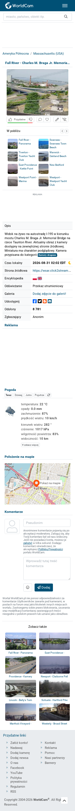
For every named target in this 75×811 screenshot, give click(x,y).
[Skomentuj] (40, 119)
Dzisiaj (18, 395)
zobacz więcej (31, 445)
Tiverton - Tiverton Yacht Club (27, 156)
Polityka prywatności (18, 779)
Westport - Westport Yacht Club (58, 181)
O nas (14, 763)
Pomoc (50, 753)
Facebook (17, 768)
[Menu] (65, 5)
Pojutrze (39, 395)
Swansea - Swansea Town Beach (58, 143)
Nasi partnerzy (55, 758)
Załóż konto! (19, 743)
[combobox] (37, 17)
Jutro (29, 395)
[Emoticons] (27, 587)
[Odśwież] (48, 395)
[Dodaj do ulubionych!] (47, 119)
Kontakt (50, 743)
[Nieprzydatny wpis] (30, 119)
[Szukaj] (66, 17)
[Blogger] (45, 301)
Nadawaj (16, 748)
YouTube (16, 773)
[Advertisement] (37, 207)
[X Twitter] (40, 301)
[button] (57, 119)
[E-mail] (50, 301)
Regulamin (17, 786)
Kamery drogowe (47, 255)
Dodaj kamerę (20, 753)
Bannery (50, 763)
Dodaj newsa (19, 758)
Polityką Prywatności (50, 549)
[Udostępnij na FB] (35, 301)
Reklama (51, 748)
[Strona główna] (19, 6)
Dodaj (45, 587)
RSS (13, 791)
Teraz (8, 395)
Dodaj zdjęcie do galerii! (49, 294)
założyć (27, 543)
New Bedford (57, 164)
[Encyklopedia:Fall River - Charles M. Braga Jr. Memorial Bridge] (35, 278)
